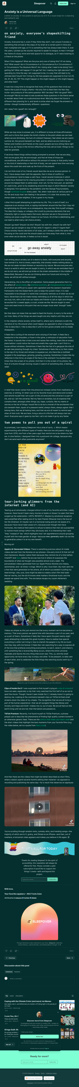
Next (68, 958)
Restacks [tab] (17, 972)
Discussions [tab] (19, 996)
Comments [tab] (9, 972)
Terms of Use (49, 1041)
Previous (12, 958)
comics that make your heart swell (55, 719)
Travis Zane (12, 21)
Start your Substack (34, 1078)
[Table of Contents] (2, 543)
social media (21, 285)
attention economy (39, 285)
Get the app (49, 1078)
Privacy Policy (54, 1043)
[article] (39, 1006)
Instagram (18, 898)
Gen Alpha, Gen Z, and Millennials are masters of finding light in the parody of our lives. (30, 1005)
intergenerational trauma (61, 285)
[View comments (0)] (11, 28)
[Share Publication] (55, 3)
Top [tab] (7, 996)
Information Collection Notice (38, 1043)
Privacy (37, 1073)
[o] (39, 605)
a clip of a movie (64, 688)
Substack (30, 1083)
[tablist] (12, 972)
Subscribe (63, 3)
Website (34, 898)
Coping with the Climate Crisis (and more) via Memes (27, 1001)
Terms (43, 1073)
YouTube (26, 898)
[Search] (51, 3)
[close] (58, 1012)
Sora (18, 558)
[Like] (6, 28)
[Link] (1, 35)
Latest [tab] (12, 996)
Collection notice (51, 1073)
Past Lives (40, 725)
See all (8, 1044)
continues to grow (18, 192)
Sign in (73, 3)
